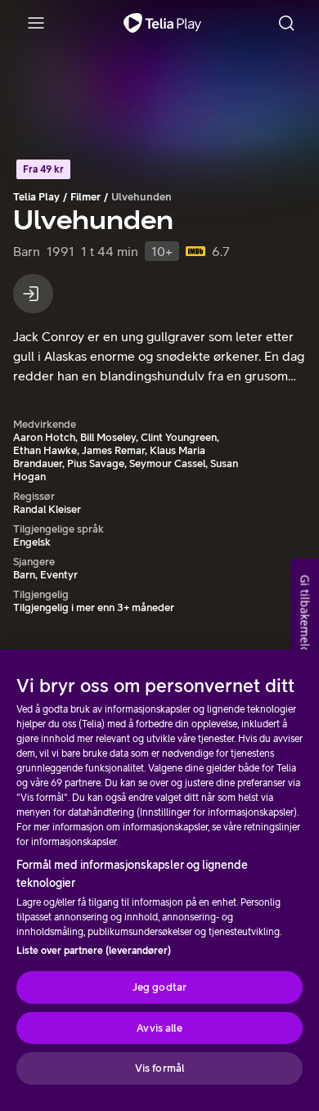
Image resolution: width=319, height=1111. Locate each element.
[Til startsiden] (162, 23)
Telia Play (36, 197)
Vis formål (159, 1068)
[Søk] (286, 23)
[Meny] (36, 23)
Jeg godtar (159, 987)
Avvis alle (159, 1028)
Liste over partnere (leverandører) (93, 950)
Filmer (85, 197)
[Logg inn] (33, 293)
